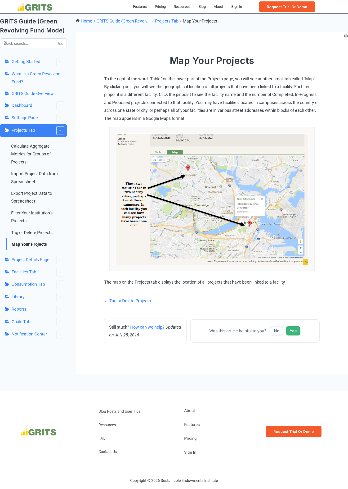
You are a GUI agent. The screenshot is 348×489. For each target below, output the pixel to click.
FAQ (101, 438)
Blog (202, 7)
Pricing (160, 7)
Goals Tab (21, 321)
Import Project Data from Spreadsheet (34, 177)
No (276, 330)
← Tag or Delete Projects (127, 300)
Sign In (236, 7)
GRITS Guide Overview (33, 93)
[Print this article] (346, 36)
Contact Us (107, 451)
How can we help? (147, 327)
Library (18, 296)
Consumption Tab (28, 284)
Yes (293, 330)
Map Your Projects (29, 244)
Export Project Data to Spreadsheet (31, 197)
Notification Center (29, 333)
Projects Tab (23, 130)
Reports (19, 309)
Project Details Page (30, 259)
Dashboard (22, 105)
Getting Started (26, 61)
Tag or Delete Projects (32, 232)
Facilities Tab (24, 271)
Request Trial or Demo (293, 431)
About (218, 7)
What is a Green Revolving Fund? (36, 77)
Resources (182, 7)
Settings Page (25, 117)
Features (140, 7)
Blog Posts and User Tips (119, 411)
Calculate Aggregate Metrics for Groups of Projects (31, 154)
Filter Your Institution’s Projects (32, 216)
